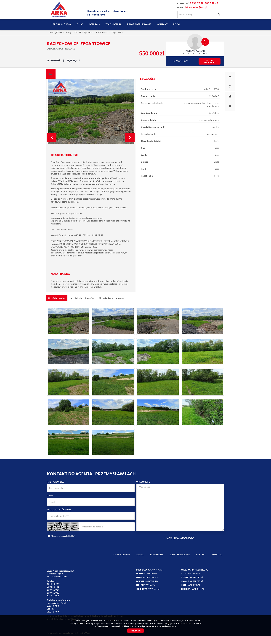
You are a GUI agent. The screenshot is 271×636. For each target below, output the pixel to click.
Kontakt (162, 24)
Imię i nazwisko (55, 482)
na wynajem (149, 569)
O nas (80, 24)
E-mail (50, 495)
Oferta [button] (93, 24)
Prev (51, 137)
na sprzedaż (194, 569)
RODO (176, 24)
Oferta (139, 554)
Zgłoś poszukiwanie (139, 24)
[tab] (51, 74)
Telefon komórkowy (59, 509)
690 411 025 (181, 61)
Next (130, 137)
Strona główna (61, 24)
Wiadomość (143, 482)
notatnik (217, 554)
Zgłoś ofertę (113, 24)
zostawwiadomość (209, 61)
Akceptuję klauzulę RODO (63, 536)
